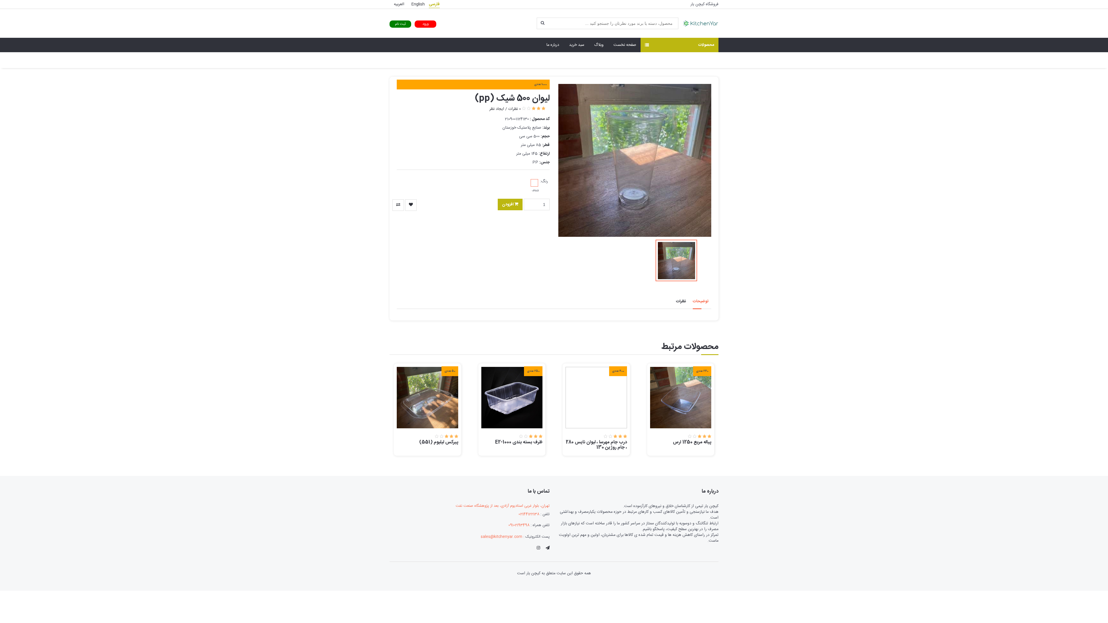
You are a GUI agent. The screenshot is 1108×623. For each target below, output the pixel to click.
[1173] (398, 205)
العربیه (399, 4)
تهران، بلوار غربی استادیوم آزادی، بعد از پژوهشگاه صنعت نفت (503, 506)
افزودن (508, 204)
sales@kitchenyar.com (501, 537)
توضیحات (700, 301)
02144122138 (529, 514)
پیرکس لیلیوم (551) (438, 442)
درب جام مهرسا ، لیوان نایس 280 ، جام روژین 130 (596, 444)
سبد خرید (576, 45)
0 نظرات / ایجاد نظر (505, 109)
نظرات (681, 301)
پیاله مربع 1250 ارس (692, 442)
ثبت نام (400, 24)
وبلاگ (599, 45)
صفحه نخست (624, 45)
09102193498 (518, 525)
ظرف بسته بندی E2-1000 (518, 442)
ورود (425, 24)
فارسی (434, 4)
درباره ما (552, 45)
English (418, 4)
